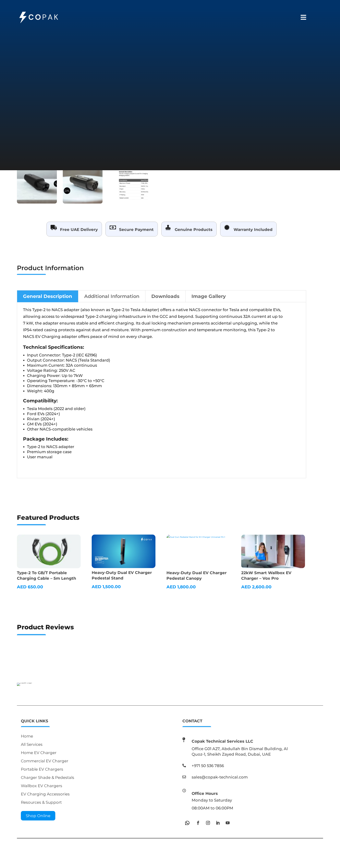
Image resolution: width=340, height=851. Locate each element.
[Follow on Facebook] (198, 823)
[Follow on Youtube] (228, 823)
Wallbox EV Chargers (41, 785)
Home (27, 736)
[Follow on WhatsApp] (187, 823)
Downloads (165, 296)
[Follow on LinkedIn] (218, 823)
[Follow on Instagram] (208, 823)
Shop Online (38, 815)
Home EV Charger (38, 752)
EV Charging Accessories (45, 794)
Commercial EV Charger (44, 761)
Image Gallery (208, 296)
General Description (47, 296)
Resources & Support (41, 802)
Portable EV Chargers (42, 769)
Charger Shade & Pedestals (47, 777)
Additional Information (111, 296)
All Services (31, 744)
